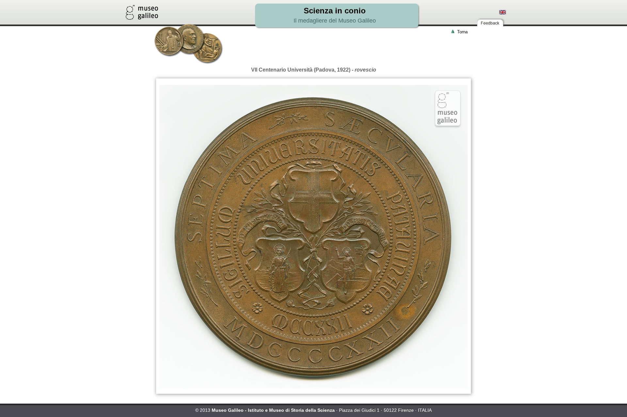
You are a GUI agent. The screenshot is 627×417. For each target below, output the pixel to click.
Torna (462, 31)
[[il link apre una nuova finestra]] (142, 18)
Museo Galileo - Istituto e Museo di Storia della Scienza (273, 410)
